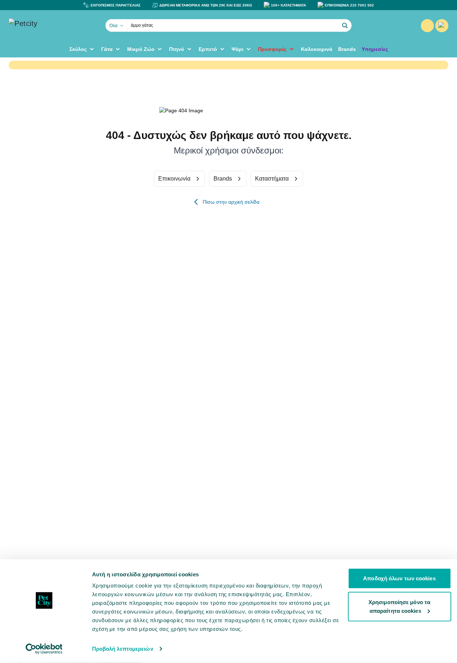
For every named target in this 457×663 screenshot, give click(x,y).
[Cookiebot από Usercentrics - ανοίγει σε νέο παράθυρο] (44, 649)
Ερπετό (208, 49)
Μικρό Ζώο (141, 49)
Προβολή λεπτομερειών (122, 649)
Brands (347, 49)
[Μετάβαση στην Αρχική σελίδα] (45, 25)
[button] (345, 26)
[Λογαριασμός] (427, 25)
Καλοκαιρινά (316, 49)
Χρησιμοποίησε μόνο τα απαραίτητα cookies (399, 606)
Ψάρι (237, 49)
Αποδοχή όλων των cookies (399, 578)
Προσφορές (272, 49)
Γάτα (107, 49)
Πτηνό (176, 49)
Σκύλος (78, 49)
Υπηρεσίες (375, 49)
